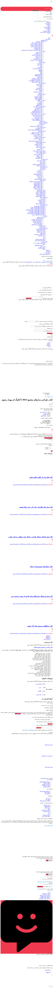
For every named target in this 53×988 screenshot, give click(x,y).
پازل (49, 812)
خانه (51, 262)
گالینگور (44, 414)
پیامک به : (46, 448)
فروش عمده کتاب (46, 785)
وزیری (45, 413)
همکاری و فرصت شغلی (45, 800)
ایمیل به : (46, 447)
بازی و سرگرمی (46, 811)
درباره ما (48, 798)
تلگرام (48, 342)
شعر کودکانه (47, 806)
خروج (49, 33)
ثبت (51, 451)
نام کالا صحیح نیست (46, 287)
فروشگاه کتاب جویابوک (30, 730)
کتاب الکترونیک (28, 262)
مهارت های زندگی (46, 816)
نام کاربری (49, 878)
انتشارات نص (42, 412)
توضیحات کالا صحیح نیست (45, 294)
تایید (47, 860)
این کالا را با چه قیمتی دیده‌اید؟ (46, 321)
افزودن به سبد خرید (48, 437)
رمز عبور (50, 881)
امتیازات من (47, 793)
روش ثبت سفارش (46, 784)
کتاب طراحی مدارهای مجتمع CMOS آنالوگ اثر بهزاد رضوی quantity (38, 436)
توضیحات (48, 635)
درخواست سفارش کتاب (44, 791)
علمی (48, 808)
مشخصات (48, 636)
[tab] (25, 635)
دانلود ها (48, 24)
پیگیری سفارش (46, 30)
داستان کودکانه (46, 805)
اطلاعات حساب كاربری (45, 32)
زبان (49, 813)
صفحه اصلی (47, 970)
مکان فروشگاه (49, 330)
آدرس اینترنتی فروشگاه (47, 326)
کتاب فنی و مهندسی (45, 262)
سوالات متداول (46, 783)
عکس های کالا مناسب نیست (45, 290)
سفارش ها (47, 23)
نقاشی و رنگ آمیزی (45, 810)
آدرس (48, 26)
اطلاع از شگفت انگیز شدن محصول (43, 443)
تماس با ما (47, 799)
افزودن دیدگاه (18, 713)
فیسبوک (48, 345)
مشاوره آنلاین (47, 792)
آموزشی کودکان (46, 815)
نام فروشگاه (49, 328)
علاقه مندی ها (47, 27)
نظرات (48, 29)
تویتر (49, 346)
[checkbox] (45, 13)
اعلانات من (47, 28)
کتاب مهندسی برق (36, 262)
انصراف (50, 860)
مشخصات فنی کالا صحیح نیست (44, 292)
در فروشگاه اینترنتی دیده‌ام (45, 323)
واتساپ (48, 344)
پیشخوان (48, 22)
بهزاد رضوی (43, 415)
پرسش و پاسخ (47, 639)
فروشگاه (48, 972)
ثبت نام (35, 21)
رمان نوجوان (47, 807)
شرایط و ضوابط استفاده (45, 781)
